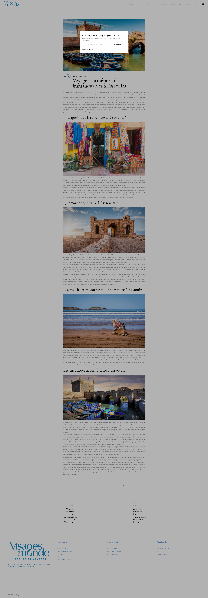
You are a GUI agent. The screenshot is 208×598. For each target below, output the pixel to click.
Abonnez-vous (118, 45)
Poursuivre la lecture (87, 49)
